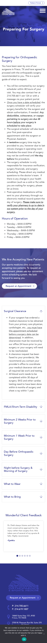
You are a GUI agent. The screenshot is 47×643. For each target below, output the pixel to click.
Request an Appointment (18, 286)
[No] (44, 634)
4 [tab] (25, 556)
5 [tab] (27, 556)
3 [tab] (22, 556)
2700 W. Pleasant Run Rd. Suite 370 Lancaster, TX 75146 (27, 623)
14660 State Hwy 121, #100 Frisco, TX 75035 (23, 616)
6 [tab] (30, 556)
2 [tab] (20, 556)
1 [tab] (17, 556)
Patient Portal (35, 3)
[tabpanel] (23, 536)
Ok (24, 639)
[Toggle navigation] (42, 10)
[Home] (8, 12)
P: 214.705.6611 (20, 605)
